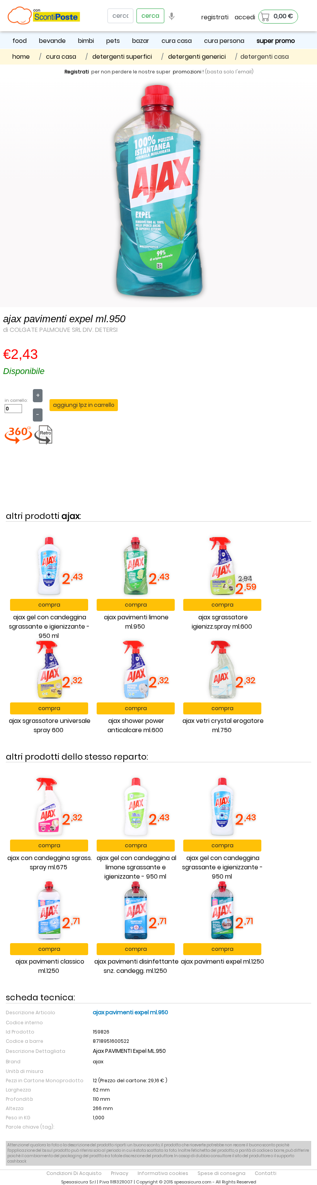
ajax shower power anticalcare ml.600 (135, 725)
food (19, 40)
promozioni (187, 71)
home (21, 56)
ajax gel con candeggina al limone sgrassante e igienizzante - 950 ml (136, 867)
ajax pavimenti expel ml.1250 (222, 961)
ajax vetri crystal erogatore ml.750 (223, 725)
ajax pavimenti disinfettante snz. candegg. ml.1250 (136, 966)
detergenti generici (197, 56)
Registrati (77, 71)
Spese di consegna (221, 1173)
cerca (150, 15)
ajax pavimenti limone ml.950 (136, 622)
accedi (245, 17)
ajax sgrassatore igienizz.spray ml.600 (222, 622)
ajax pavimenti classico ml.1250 (49, 966)
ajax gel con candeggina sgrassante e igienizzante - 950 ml (49, 626)
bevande (52, 40)
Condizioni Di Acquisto (74, 1173)
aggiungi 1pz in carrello (83, 405)
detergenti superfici (122, 56)
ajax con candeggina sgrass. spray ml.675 (49, 862)
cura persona (224, 40)
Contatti (265, 1173)
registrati (214, 17)
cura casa (177, 40)
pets (113, 40)
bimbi (86, 40)
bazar (140, 40)
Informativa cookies (163, 1173)
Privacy (119, 1173)
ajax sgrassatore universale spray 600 (49, 725)
